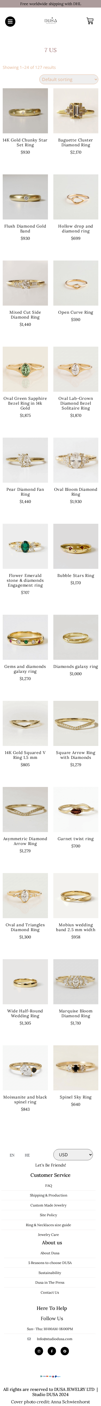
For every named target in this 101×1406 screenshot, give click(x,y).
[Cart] (90, 21)
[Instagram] (39, 1351)
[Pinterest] (65, 1351)
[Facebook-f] (52, 1351)
